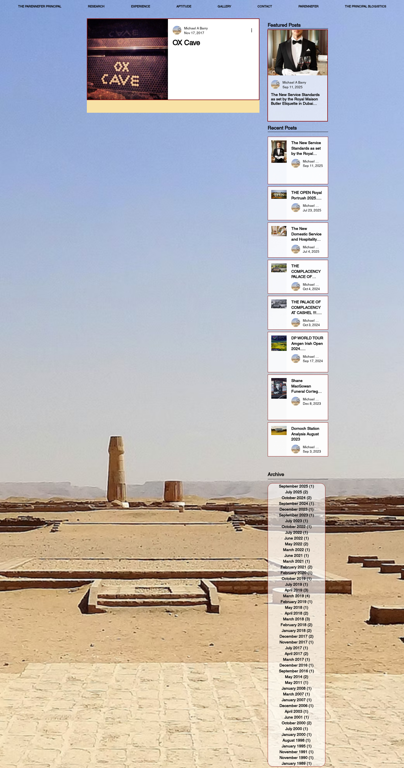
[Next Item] (318, 52)
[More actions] (253, 30)
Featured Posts (284, 25)
